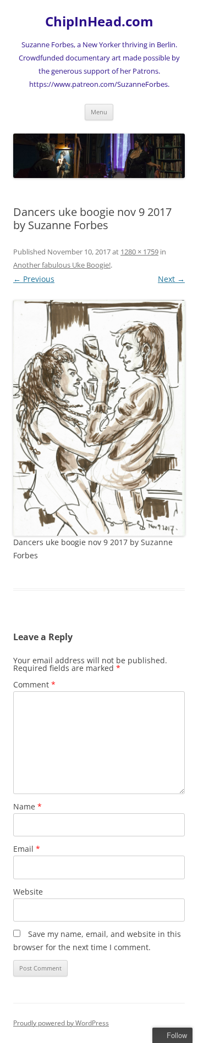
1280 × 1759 (139, 252)
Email (26, 849)
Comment (34, 684)
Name (27, 806)
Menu (99, 112)
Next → (171, 279)
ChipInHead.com (99, 21)
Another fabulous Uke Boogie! (62, 265)
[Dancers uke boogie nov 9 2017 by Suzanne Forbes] (99, 418)
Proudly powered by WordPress (61, 1023)
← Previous (33, 279)
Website (28, 891)
